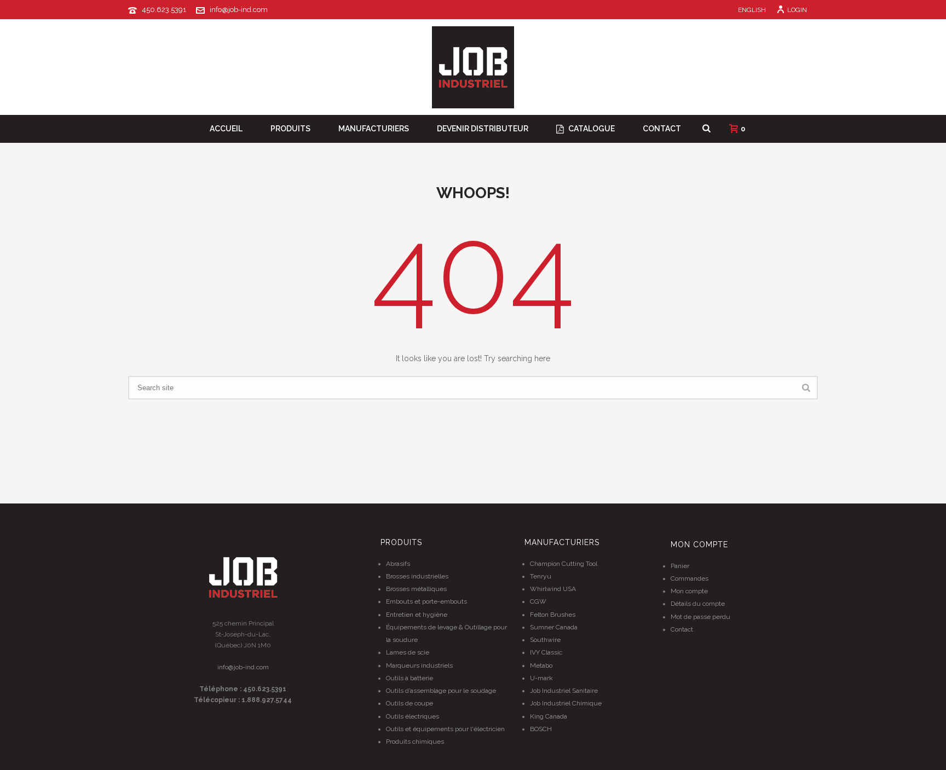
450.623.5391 (164, 9)
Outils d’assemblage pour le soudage (441, 690)
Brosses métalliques (416, 589)
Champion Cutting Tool (563, 564)
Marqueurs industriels (419, 665)
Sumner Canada (554, 627)
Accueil (226, 128)
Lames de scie (407, 652)
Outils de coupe (409, 703)
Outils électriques (412, 716)
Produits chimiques (415, 741)
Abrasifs (398, 564)
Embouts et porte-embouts (426, 601)
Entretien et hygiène (416, 614)
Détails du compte (698, 603)
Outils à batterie (409, 678)
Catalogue (591, 128)
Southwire (545, 640)
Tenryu (540, 576)
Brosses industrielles (417, 576)
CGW (538, 601)
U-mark (541, 678)
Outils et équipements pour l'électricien (445, 729)
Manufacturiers (373, 128)
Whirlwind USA (553, 589)
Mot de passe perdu (700, 617)
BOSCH (541, 729)
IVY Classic (546, 652)
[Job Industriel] (473, 67)
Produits (290, 128)
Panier (680, 566)
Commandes (689, 578)
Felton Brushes (552, 614)
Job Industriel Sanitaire (564, 690)
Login (797, 10)
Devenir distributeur (482, 128)
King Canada (548, 716)
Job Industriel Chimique (566, 703)
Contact (662, 128)
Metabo (541, 665)
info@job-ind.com (239, 9)
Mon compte (689, 591)
